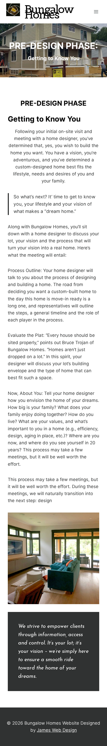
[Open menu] (96, 12)
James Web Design (57, 730)
